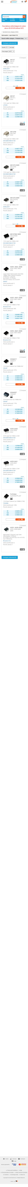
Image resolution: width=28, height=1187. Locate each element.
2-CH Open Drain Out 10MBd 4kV (12, 399)
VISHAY (5, 368)
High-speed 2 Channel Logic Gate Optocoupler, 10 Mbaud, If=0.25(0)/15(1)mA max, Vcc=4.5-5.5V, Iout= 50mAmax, (14, 537)
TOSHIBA (5, 503)
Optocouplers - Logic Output (8, 35)
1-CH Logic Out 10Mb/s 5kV (11, 67)
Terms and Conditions (12, 1170)
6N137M (13, 132)
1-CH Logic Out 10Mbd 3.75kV (11, 304)
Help (15, 1161)
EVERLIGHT (6, 68)
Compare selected (9, 43)
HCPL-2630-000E (16, 527)
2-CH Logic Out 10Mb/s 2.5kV (11, 436)
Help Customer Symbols (21, 1172)
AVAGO (5, 281)
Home (6, 1158)
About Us (22, 1174)
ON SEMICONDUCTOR (9, 141)
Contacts (23, 1158)
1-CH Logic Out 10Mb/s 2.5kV (11, 172)
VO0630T (13, 392)
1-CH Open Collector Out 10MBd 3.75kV (14, 501)
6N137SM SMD (15, 234)
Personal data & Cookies (8, 1172)
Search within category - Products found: (14, 38)
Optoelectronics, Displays (9, 32)
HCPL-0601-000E (16, 331)
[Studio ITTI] (14, 1181)
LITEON (5, 105)
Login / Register (22, 2)
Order (19, 88)
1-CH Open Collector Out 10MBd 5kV (13, 366)
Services (14, 1158)
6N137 (12, 60)
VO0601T (13, 359)
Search (24, 16)
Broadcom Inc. (7, 306)
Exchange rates (14, 1174)
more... (23, 75)
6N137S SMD (14, 165)
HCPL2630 (14, 429)
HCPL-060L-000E (16, 267)
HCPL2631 (14, 461)
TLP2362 (13, 494)
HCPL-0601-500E (16, 298)
